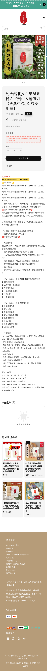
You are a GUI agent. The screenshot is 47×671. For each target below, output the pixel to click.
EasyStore (24, 658)
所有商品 (10, 551)
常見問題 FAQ (35, 663)
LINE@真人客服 (12, 545)
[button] (3, 18)
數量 (7, 146)
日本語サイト (11, 573)
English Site (11, 570)
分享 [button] (11, 166)
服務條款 (9, 663)
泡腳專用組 (10, 567)
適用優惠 (9, 133)
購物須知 (25, 663)
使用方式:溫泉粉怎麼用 (15, 564)
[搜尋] (41, 28)
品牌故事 (10, 548)
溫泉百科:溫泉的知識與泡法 (17, 554)
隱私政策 (17, 663)
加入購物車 (24, 158)
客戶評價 (10, 557)
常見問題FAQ (11, 560)
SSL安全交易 (23, 666)
